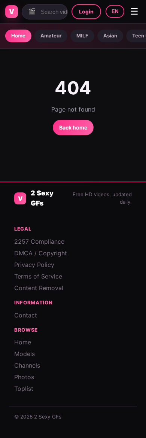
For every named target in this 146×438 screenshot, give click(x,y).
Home (18, 36)
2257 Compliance (39, 241)
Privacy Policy (34, 264)
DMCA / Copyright (40, 253)
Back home (73, 127)
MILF (82, 36)
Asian (110, 36)
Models (24, 354)
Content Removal (38, 288)
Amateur (50, 36)
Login (86, 12)
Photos (24, 377)
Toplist (23, 388)
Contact (25, 315)
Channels (27, 365)
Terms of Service (38, 276)
